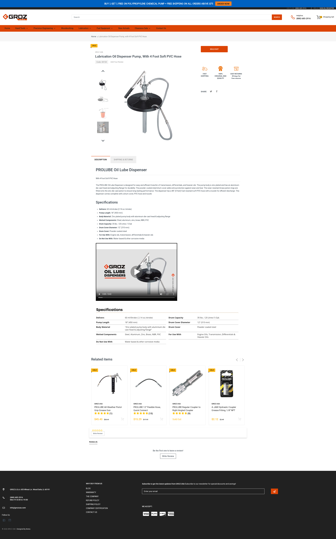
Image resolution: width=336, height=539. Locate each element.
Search (277, 17)
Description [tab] (100, 159)
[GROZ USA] (15, 17)
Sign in (322, 8)
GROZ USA (99, 52)
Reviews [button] (93, 442)
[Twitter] (211, 91)
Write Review (168, 456)
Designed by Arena (23, 529)
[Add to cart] (122, 419)
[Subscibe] (274, 491)
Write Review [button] (98, 433)
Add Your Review (117, 62)
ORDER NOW (223, 3)
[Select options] (240, 419)
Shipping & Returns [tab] (123, 159)
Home (93, 36)
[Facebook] (216, 91)
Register (330, 8)
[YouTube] (10, 520)
